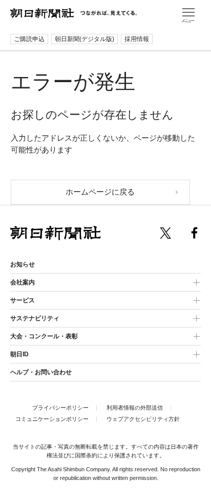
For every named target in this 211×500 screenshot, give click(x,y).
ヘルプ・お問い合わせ (41, 372)
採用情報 (136, 39)
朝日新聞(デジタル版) (84, 39)
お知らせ (22, 264)
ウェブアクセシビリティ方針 (143, 419)
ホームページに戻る (100, 191)
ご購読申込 (29, 39)
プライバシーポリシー (60, 408)
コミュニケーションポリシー (52, 419)
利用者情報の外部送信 (135, 408)
